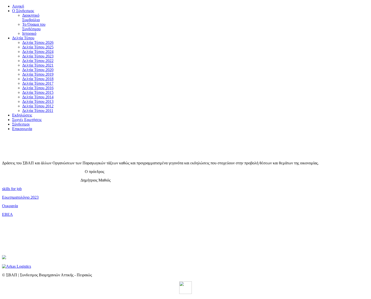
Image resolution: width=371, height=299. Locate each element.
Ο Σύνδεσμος (23, 11)
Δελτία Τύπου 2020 (38, 70)
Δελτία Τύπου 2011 (37, 110)
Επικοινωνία (22, 129)
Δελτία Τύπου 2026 (38, 42)
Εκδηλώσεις (22, 115)
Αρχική (18, 6)
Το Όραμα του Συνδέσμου (33, 26)
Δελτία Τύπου (23, 38)
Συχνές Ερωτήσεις (27, 119)
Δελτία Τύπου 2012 (38, 106)
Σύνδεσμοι (21, 124)
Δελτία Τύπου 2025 (38, 47)
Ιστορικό (29, 33)
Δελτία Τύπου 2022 (38, 60)
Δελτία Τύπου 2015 (38, 92)
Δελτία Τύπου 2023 (38, 56)
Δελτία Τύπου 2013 (38, 101)
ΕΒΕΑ (7, 214)
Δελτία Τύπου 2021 (38, 65)
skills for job (12, 189)
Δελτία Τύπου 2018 (38, 79)
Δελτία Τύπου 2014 (38, 97)
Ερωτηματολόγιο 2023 (20, 197)
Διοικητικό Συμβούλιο (31, 17)
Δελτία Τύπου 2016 (38, 88)
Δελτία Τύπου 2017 (38, 83)
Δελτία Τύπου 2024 (38, 51)
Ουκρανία (10, 206)
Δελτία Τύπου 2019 (38, 74)
